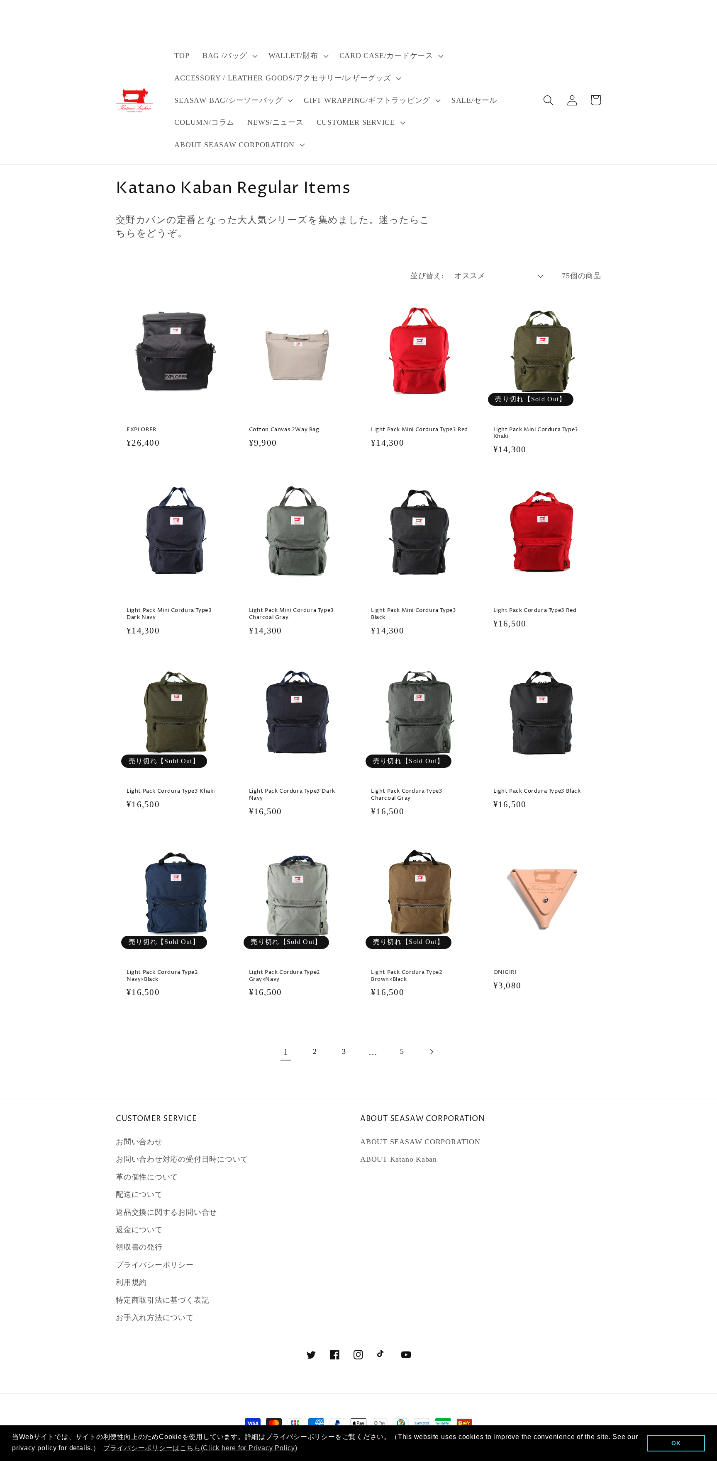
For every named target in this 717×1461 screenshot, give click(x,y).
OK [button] (676, 1443)
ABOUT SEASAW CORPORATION (420, 1142)
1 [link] (285, 1051)
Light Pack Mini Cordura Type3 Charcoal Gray (291, 614)
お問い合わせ (139, 1142)
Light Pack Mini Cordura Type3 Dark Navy (169, 614)
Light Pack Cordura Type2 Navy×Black (162, 976)
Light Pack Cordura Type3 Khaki (171, 791)
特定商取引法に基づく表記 (162, 1300)
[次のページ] (431, 1051)
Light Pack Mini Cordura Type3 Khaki (535, 433)
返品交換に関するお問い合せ (166, 1212)
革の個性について (147, 1177)
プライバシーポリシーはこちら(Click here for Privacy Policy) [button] (200, 1447)
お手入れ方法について (155, 1317)
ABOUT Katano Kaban (398, 1159)
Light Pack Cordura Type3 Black (537, 791)
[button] (229, 56)
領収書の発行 (139, 1247)
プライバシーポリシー (155, 1265)
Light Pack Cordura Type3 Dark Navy (292, 795)
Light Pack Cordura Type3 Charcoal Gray (406, 795)
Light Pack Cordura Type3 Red (535, 610)
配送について (139, 1194)
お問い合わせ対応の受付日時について (182, 1159)
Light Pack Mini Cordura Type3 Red (419, 429)
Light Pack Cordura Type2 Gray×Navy (284, 976)
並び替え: (427, 276)
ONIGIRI (505, 972)
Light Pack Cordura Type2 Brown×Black (406, 976)
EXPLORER (141, 429)
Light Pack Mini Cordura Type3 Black (413, 614)
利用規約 (131, 1282)
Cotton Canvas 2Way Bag (284, 429)
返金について (139, 1230)
